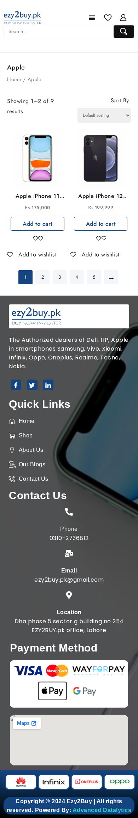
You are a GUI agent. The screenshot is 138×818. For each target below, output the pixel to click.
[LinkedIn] (48, 385)
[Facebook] (16, 385)
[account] (123, 18)
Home (14, 79)
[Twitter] (32, 385)
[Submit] (124, 31)
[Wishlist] (108, 18)
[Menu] (92, 18)
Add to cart (37, 224)
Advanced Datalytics (102, 810)
